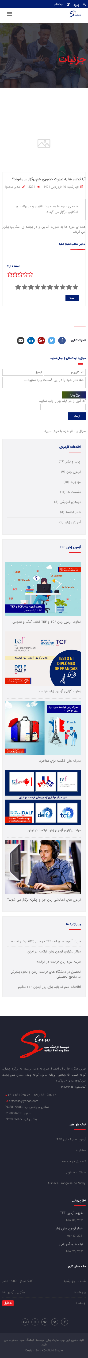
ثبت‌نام (58, 4)
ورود (76, 4)
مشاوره (81, 1150)
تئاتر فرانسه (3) (70, 512)
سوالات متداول (76, 1172)
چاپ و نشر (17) (70, 461)
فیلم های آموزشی (71, 1244)
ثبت (72, 298)
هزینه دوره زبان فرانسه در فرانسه (58, 961)
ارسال (77, 416)
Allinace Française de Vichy (67, 1183)
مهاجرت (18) (72, 482)
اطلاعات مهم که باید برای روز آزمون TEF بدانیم (49, 986)
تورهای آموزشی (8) (67, 502)
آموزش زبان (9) (70, 522)
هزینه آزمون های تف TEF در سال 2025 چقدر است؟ (46, 941)
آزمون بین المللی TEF (71, 1139)
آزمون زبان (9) (71, 471)
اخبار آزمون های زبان (69, 1228)
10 (18, 287)
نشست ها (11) (70, 492)
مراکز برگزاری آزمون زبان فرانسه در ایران (54, 951)
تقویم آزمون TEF (71, 1213)
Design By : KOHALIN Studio (44, 1350)
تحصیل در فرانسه (74, 1161)
